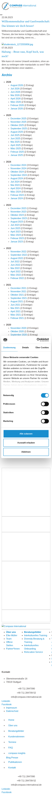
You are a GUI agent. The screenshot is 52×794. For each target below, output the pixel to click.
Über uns (11, 632)
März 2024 (16, 192)
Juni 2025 (15, 138)
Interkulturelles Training (35, 635)
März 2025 (16, 148)
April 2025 (16, 145)
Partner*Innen (13, 649)
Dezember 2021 (18, 288)
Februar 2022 (17, 278)
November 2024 (18, 168)
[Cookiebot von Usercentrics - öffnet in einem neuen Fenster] (37, 340)
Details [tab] (25, 347)
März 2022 (16, 275)
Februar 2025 (17, 152)
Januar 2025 (17, 155)
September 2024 (19, 175)
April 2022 (16, 271)
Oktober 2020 (17, 331)
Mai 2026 (15, 95)
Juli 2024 (15, 182)
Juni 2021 (15, 305)
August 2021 (17, 301)
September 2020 (19, 335)
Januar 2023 (17, 241)
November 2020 (18, 328)
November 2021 (18, 291)
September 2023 (19, 218)
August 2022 (17, 258)
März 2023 (16, 235)
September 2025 (19, 128)
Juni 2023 (15, 228)
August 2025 (17, 132)
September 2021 (19, 298)
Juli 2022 (15, 261)
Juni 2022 (15, 265)
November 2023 (18, 211)
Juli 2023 (15, 225)
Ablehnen (26, 452)
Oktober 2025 (17, 125)
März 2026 (16, 102)
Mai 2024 (15, 185)
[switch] (45, 404)
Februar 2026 (17, 105)
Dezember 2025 (18, 118)
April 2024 (16, 188)
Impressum (11, 708)
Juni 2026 (15, 92)
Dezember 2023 (18, 208)
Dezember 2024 (18, 165)
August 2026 (17, 85)
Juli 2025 (15, 135)
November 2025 (18, 122)
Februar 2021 (17, 318)
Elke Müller (11, 635)
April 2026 (16, 98)
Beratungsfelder (32, 632)
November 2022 (18, 251)
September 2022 (19, 255)
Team (9, 639)
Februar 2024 (17, 195)
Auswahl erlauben (26, 442)
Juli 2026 (15, 88)
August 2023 (17, 221)
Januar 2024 (17, 198)
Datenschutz (12, 711)
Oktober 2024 (17, 172)
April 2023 (16, 231)
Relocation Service (33, 652)
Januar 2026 (17, 108)
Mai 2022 (15, 268)
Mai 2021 (15, 308)
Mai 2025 (15, 142)
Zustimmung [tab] (9, 347)
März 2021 (16, 315)
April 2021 (16, 311)
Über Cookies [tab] (42, 347)
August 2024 (17, 178)
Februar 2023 (17, 238)
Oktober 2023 (17, 215)
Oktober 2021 (17, 295)
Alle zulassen (26, 433)
